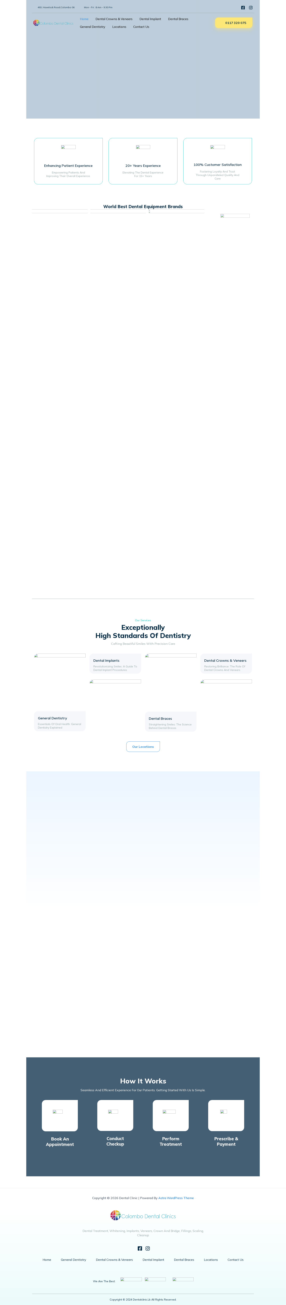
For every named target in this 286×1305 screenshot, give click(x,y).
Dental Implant (150, 19)
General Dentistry (92, 27)
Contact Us (141, 27)
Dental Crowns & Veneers (114, 19)
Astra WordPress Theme (176, 1198)
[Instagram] (250, 7)
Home (84, 19)
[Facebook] (242, 7)
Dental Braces (178, 19)
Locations (119, 27)
